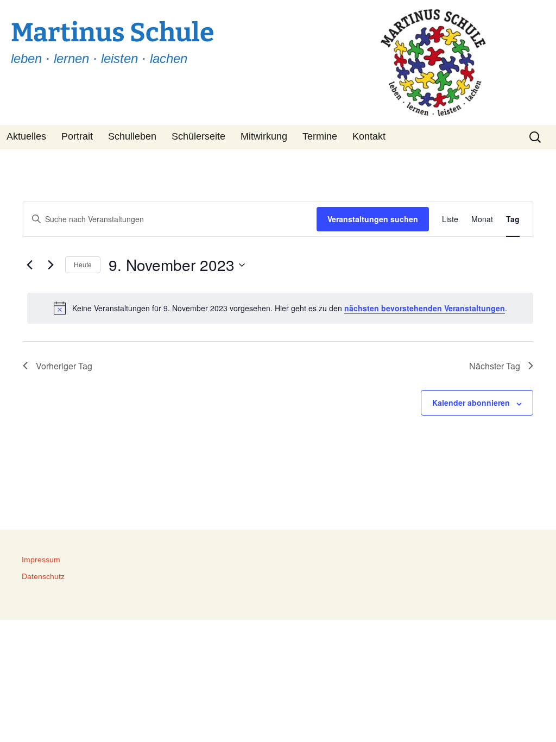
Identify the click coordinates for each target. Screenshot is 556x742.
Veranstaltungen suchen (372, 218)
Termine (319, 136)
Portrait (77, 136)
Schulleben (132, 136)
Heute (83, 264)
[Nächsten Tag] (50, 265)
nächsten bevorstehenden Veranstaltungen (424, 308)
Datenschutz (43, 576)
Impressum (41, 559)
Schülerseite (198, 136)
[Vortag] (29, 265)
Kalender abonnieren (471, 402)
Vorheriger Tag (64, 366)
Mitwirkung (264, 136)
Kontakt (369, 136)
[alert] (280, 308)
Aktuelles (26, 136)
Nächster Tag (494, 366)
